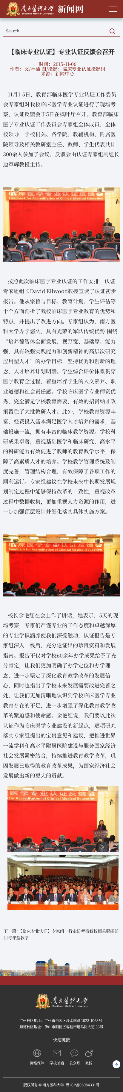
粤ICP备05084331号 (82, 1085)
